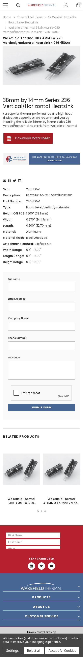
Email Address (16, 298)
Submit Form (41, 407)
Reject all (33, 650)
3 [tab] (45, 511)
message (14, 357)
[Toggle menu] (5, 5)
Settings (12, 650)
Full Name (14, 279)
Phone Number (17, 338)
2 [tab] (41, 511)
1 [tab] (38, 511)
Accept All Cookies (62, 650)
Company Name (18, 318)
